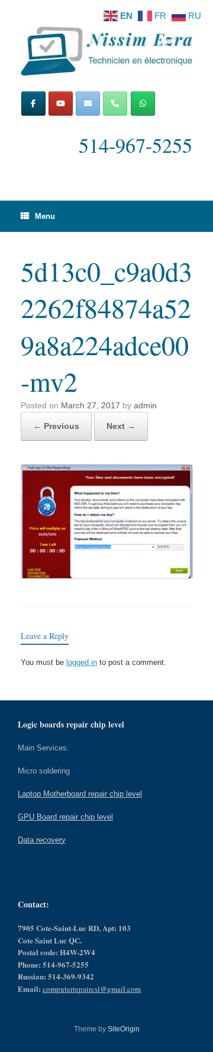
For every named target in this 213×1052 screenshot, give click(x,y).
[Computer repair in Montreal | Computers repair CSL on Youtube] (61, 103)
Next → (120, 426)
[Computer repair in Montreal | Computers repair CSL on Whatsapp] (143, 103)
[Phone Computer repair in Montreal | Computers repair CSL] (115, 103)
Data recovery (42, 839)
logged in (81, 662)
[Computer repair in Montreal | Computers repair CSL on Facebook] (33, 103)
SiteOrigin (124, 1029)
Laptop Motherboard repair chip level (80, 793)
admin (145, 405)
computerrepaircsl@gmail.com (92, 989)
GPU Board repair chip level (65, 816)
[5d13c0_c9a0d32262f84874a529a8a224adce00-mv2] (106, 575)
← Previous (56, 426)
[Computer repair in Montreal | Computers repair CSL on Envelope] (88, 103)
